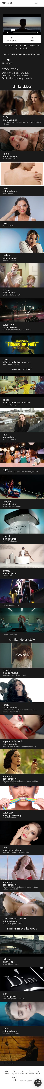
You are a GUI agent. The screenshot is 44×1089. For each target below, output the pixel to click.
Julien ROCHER (20, 72)
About (30, 1081)
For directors (31, 1072)
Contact (23, 1081)
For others (38, 1072)
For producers (23, 1072)
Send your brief (14, 1079)
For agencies (15, 1072)
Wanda (28, 78)
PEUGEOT (7, 63)
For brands (7, 1072)
